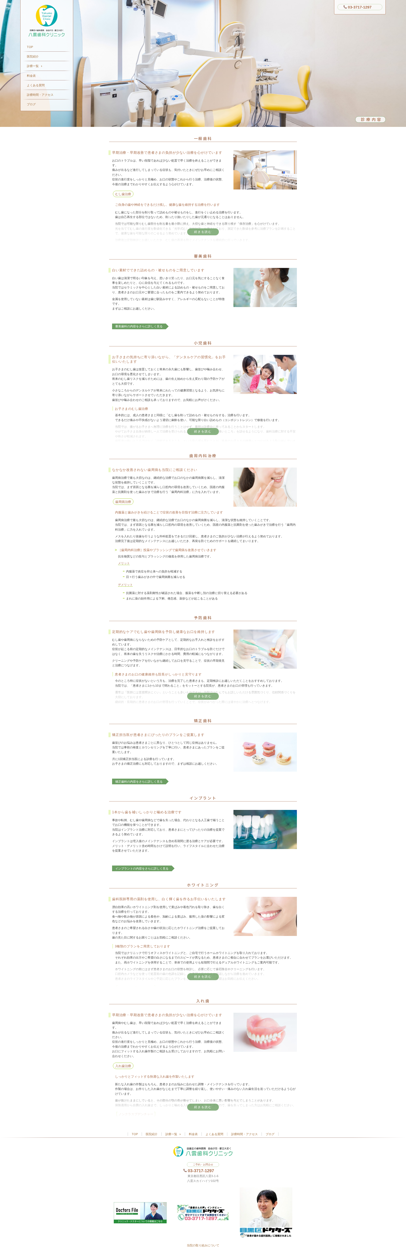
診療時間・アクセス (40, 94)
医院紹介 (33, 56)
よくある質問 (36, 85)
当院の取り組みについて (203, 1245)
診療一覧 (33, 66)
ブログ (31, 104)
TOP (30, 47)
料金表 (31, 75)
